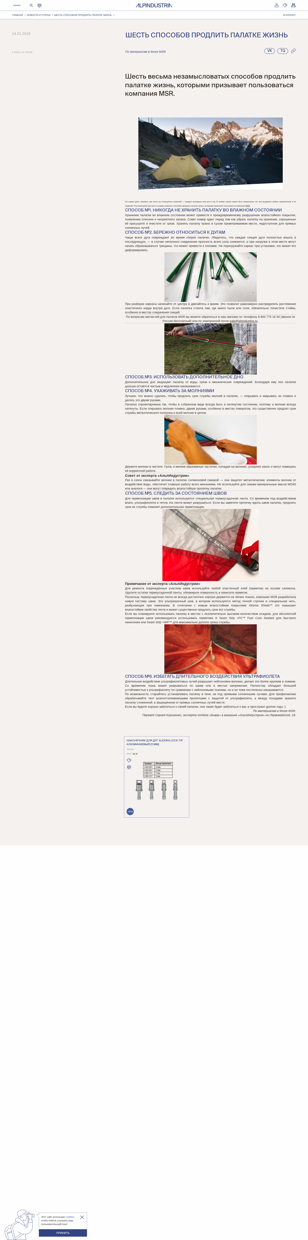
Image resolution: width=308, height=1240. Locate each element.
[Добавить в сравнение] (129, 767)
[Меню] (17, 5)
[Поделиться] (293, 51)
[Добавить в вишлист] (129, 760)
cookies (70, 1217)
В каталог (289, 15)
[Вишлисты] (285, 5)
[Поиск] (31, 5)
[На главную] (154, 5)
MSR (248, 206)
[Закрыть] (82, 1217)
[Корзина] (293, 5)
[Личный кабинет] (276, 5)
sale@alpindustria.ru (243, 321)
